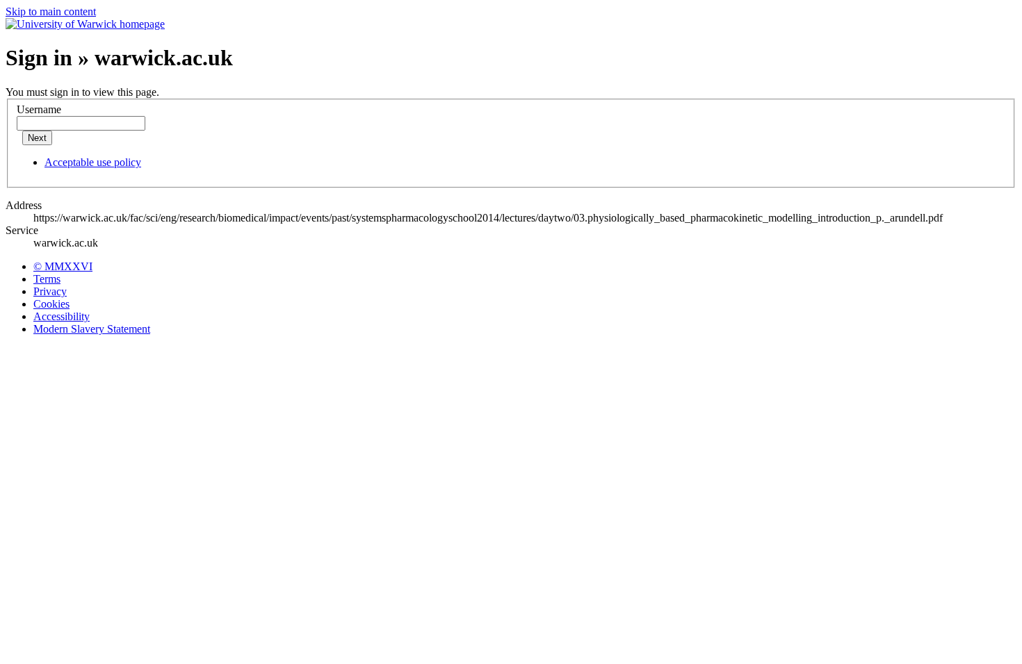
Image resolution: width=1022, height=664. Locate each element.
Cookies (51, 304)
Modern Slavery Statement (91, 329)
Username (39, 109)
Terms (46, 279)
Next (37, 138)
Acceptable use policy (92, 162)
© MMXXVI (62, 266)
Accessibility (61, 316)
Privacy (50, 291)
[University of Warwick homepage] (85, 24)
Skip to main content (51, 11)
